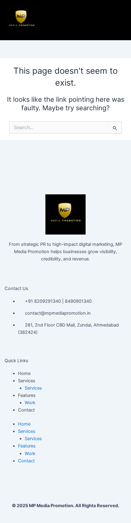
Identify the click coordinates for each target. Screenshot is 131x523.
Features (27, 395)
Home (24, 373)
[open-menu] (116, 20)
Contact (26, 410)
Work (30, 402)
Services (26, 380)
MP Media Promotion (51, 505)
